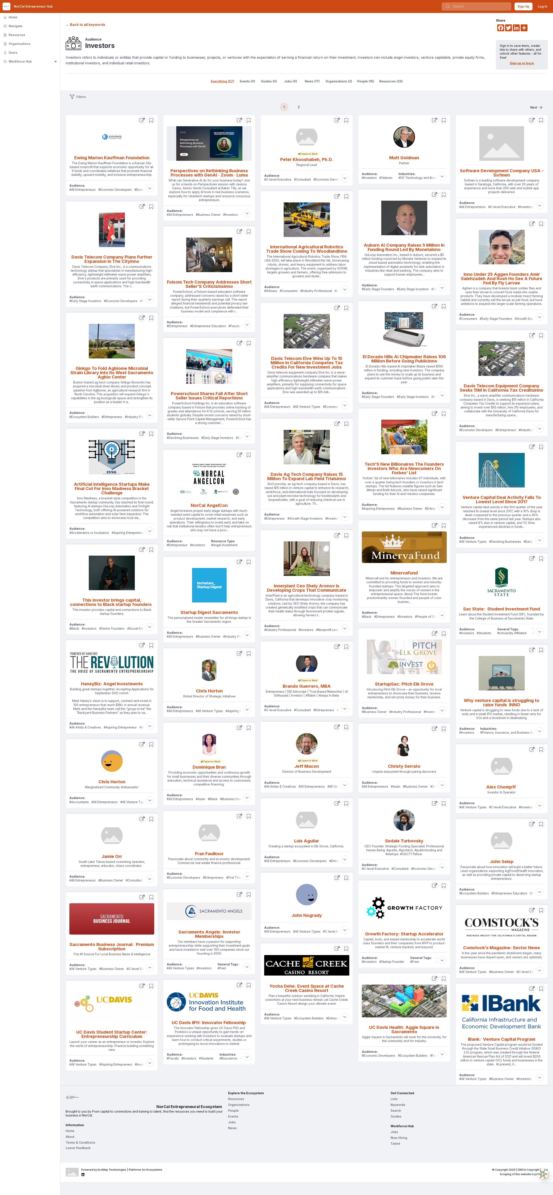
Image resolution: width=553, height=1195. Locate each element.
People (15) (365, 81)
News (232, 1128)
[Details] (142, 120)
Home (10, 17)
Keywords (398, 1105)
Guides (396, 1116)
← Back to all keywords (85, 24)
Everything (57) (222, 81)
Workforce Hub (17, 61)
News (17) (312, 81)
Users (10, 52)
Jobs (232, 1122)
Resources (14, 35)
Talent (395, 1143)
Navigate (12, 26)
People (233, 1110)
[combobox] (476, 6)
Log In (542, 6)
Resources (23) (391, 81)
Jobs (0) (290, 81)
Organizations (16, 44)
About (70, 1136)
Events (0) (247, 81)
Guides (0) (269, 81)
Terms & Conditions (80, 1142)
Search (396, 1110)
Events (233, 1116)
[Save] (151, 120)
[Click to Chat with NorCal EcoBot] (542, 1174)
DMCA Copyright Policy (533, 1169)
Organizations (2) (339, 81)
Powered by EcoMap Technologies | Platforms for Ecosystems (121, 1169)
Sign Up (523, 6)
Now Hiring (399, 1138)
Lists (394, 1099)
